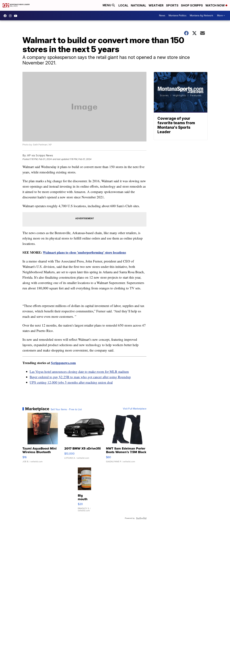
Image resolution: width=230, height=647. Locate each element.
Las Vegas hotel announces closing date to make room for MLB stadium (79, 371)
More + (221, 15)
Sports (172, 5)
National (138, 5)
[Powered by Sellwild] (141, 518)
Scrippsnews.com (63, 362)
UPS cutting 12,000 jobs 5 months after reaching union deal (71, 382)
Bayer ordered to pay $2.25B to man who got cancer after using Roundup (80, 377)
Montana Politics (178, 15)
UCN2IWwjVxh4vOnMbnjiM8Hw (16, 15)
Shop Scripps (192, 5)
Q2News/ (6, 15)
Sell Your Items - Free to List (66, 409)
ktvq (11, 15)
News (162, 15)
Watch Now (215, 5)
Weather (156, 5)
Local (123, 5)
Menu (107, 5)
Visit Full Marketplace (134, 409)
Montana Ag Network (201, 15)
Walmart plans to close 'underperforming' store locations (84, 252)
